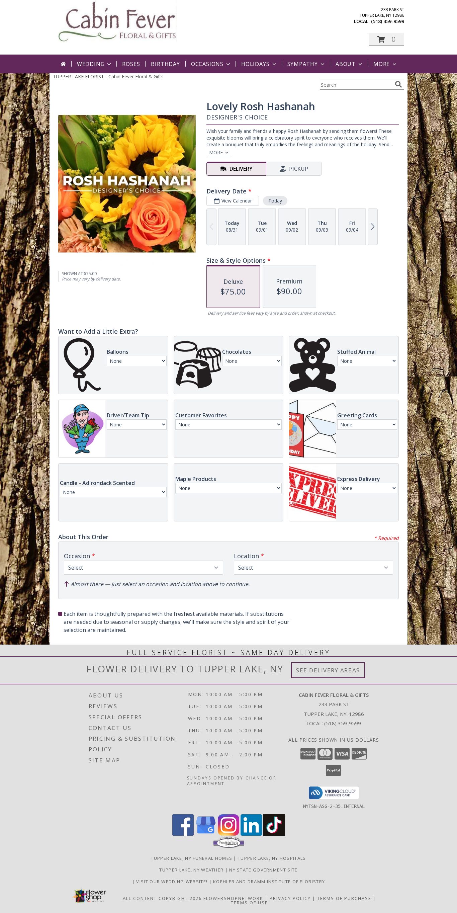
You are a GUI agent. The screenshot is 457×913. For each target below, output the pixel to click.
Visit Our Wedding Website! (172, 882)
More (381, 64)
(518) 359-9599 (387, 21)
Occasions (207, 64)
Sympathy (302, 64)
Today (275, 200)
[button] (386, 39)
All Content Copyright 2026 (162, 898)
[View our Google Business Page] (205, 834)
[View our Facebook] (183, 834)
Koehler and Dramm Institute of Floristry (269, 882)
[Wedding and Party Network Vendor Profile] (228, 846)
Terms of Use (249, 903)
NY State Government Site (263, 870)
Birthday (165, 64)
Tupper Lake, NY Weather (191, 870)
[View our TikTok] (274, 834)
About (346, 64)
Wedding (91, 64)
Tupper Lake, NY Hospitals (272, 858)
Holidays (255, 64)
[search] (398, 84)
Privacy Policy (290, 898)
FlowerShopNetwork (233, 898)
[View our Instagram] (228, 834)
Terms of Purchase (344, 898)
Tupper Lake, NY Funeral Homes (191, 858)
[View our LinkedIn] (251, 834)
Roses (131, 64)
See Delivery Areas (328, 670)
